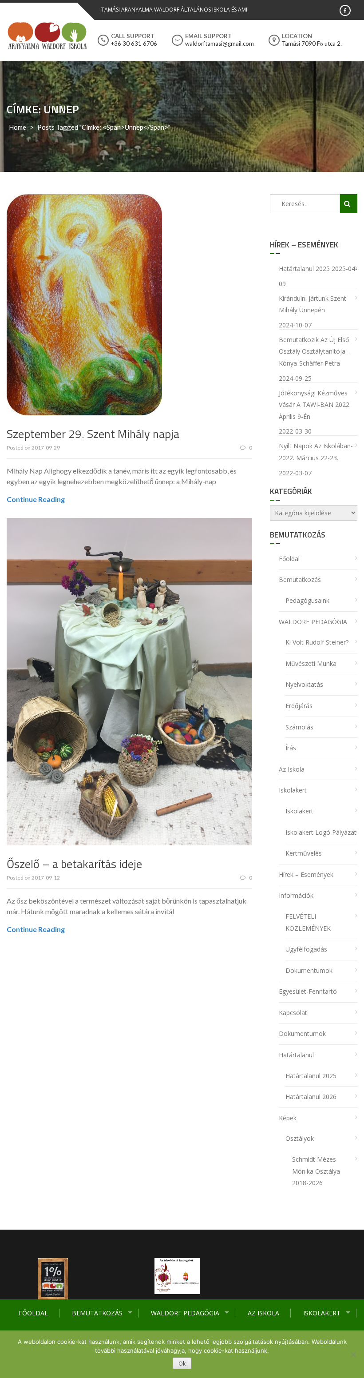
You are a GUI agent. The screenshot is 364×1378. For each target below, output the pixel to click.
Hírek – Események (306, 874)
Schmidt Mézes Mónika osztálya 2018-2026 (316, 1171)
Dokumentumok (308, 970)
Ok (182, 1363)
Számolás (299, 727)
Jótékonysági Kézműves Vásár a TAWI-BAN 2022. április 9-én (315, 405)
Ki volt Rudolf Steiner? (316, 642)
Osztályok (299, 1138)
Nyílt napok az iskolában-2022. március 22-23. (316, 452)
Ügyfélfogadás (306, 949)
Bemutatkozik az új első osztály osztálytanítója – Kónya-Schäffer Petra (315, 351)
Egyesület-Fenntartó (308, 991)
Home (17, 127)
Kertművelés (303, 853)
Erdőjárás (299, 705)
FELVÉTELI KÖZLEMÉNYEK (308, 922)
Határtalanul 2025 (304, 268)
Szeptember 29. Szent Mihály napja (93, 433)
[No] (352, 1354)
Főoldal (33, 1313)
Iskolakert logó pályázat (320, 832)
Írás (290, 748)
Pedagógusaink (307, 600)
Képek (288, 1118)
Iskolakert (321, 1313)
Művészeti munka (310, 663)
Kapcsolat (293, 1012)
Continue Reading (36, 499)
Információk (296, 895)
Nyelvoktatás (304, 684)
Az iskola (263, 1313)
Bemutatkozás (97, 1313)
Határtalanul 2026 (310, 1096)
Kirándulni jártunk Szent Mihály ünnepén (312, 304)
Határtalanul (296, 1055)
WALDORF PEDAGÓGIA (185, 1313)
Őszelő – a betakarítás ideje (74, 863)
